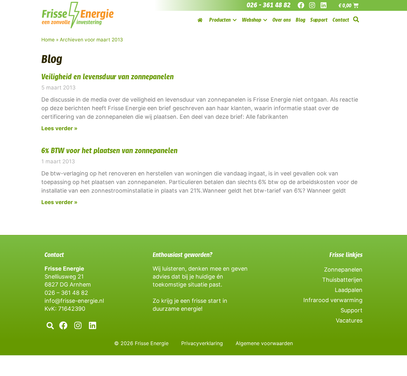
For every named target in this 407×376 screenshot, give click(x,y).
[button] (356, 19)
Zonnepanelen (343, 269)
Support (351, 310)
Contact (54, 254)
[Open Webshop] (265, 20)
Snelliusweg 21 (64, 276)
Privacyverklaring (202, 343)
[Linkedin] (323, 5)
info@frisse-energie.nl (74, 300)
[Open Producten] (234, 20)
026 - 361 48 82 (269, 5)
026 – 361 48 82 (66, 292)
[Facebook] (301, 5)
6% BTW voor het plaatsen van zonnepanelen (109, 150)
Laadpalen (348, 290)
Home (48, 40)
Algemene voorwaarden (264, 343)
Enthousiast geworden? (182, 254)
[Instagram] (312, 5)
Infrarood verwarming (332, 300)
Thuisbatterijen (342, 279)
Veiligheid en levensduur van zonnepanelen (107, 77)
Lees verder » (59, 128)
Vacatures (349, 320)
